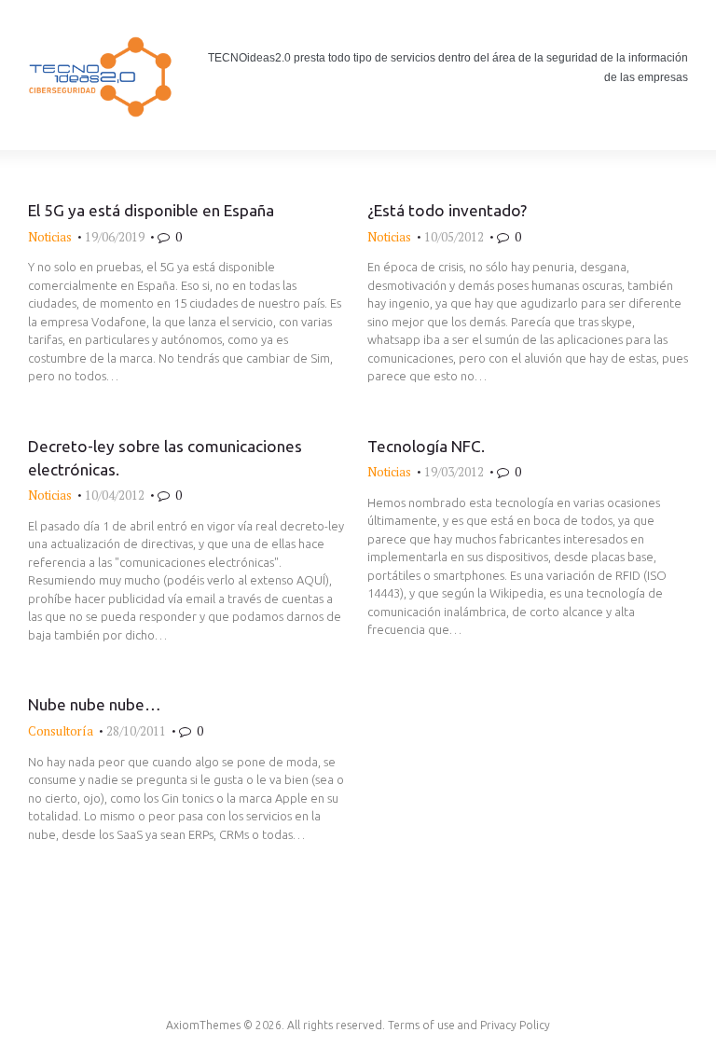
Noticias (50, 236)
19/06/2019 (115, 236)
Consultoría (60, 731)
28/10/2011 (136, 731)
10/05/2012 (454, 236)
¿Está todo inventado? (447, 210)
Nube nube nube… (94, 704)
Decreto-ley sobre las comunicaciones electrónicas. (165, 457)
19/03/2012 (454, 471)
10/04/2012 (115, 495)
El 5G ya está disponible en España (151, 210)
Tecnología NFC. (426, 446)
